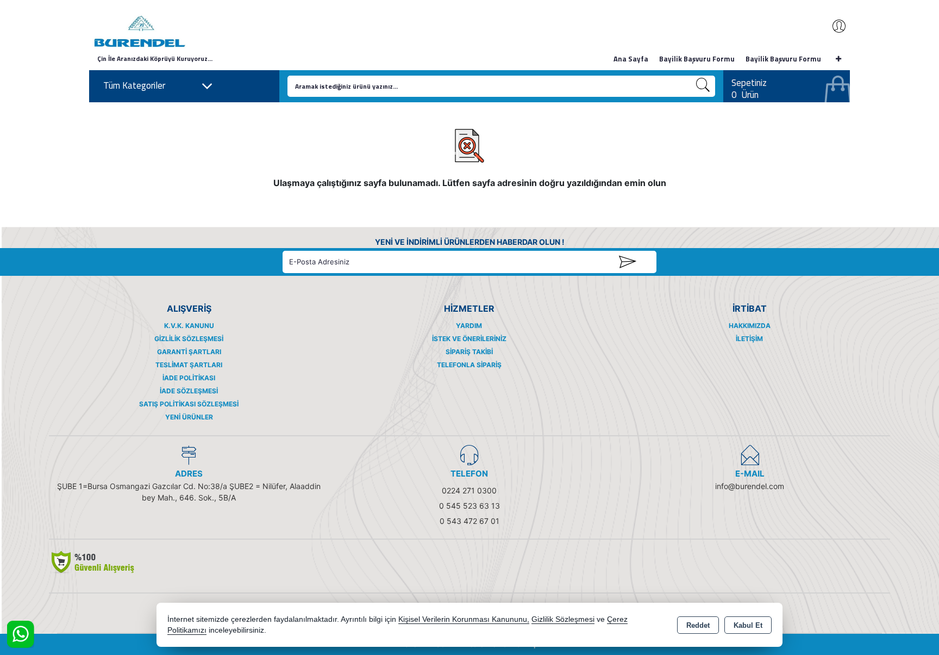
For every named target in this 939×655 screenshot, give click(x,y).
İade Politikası (188, 378)
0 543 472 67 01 (469, 521)
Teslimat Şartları (188, 365)
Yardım (469, 326)
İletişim (749, 339)
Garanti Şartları (189, 352)
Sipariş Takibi (469, 352)
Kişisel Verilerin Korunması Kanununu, (463, 619)
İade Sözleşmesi (189, 391)
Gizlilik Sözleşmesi (188, 339)
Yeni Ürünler (189, 417)
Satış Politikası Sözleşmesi (189, 404)
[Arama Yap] (703, 86)
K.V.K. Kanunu (189, 326)
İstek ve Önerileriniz (469, 339)
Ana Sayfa (631, 58)
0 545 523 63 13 (469, 505)
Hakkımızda (750, 326)
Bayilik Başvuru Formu (697, 58)
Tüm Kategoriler (134, 85)
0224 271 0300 (469, 490)
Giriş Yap (833, 26)
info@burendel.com (749, 486)
